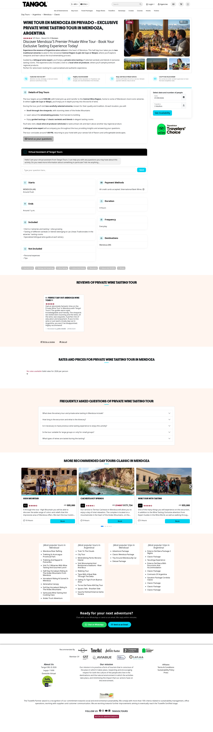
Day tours (74, 11)
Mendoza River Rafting (52, 551)
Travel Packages (87, 11)
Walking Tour (83, 571)
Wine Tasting (62, 268)
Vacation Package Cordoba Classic (158, 578)
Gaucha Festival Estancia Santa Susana (91, 593)
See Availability (162, 112)
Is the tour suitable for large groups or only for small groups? (68, 432)
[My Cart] (181, 4)
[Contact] (173, 4)
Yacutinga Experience (156, 560)
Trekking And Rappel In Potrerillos (52, 561)
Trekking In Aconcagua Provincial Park (52, 555)
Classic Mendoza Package (123, 554)
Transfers (111, 11)
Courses (140, 11)
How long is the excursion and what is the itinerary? (64, 419)
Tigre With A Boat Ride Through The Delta (87, 575)
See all (64, 342)
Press (166, 672)
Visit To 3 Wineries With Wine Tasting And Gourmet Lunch (55, 566)
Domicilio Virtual (49, 673)
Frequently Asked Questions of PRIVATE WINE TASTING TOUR (106, 401)
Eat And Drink (28, 268)
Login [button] (150, 4)
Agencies (164, 4)
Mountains (93, 268)
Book (62, 521)
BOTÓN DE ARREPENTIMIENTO (106, 716)
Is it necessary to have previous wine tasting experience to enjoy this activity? (74, 426)
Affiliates (166, 664)
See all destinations (61, 11)
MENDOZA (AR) (29, 189)
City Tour (81, 554)
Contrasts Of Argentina (157, 574)
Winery (121, 268)
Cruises (131, 11)
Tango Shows (100, 11)
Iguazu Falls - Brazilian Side (89, 588)
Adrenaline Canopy (51, 584)
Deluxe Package (119, 561)
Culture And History (78, 268)
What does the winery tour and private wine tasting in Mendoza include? (72, 413)
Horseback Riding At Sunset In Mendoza (55, 579)
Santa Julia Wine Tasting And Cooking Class (55, 594)
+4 (184, 22)
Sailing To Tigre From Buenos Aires (90, 580)
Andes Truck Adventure (52, 598)
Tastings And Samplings (45, 268)
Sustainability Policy (166, 670)
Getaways (121, 11)
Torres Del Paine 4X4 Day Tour (90, 585)
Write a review (48, 342)
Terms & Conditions (166, 667)
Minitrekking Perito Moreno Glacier (89, 559)
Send (141, 170)
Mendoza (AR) (105, 245)
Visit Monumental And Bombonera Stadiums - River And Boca (90, 565)
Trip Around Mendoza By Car (124, 558)
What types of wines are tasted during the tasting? (63, 438)
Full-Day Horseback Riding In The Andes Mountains (55, 588)
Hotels (148, 11)
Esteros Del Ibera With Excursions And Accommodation (156, 565)
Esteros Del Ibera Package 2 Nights (159, 552)
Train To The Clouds (86, 551)
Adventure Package (120, 551)
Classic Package (154, 556)
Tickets (156, 11)
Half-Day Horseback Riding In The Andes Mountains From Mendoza (55, 573)
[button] (127, 4)
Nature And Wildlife (108, 268)
